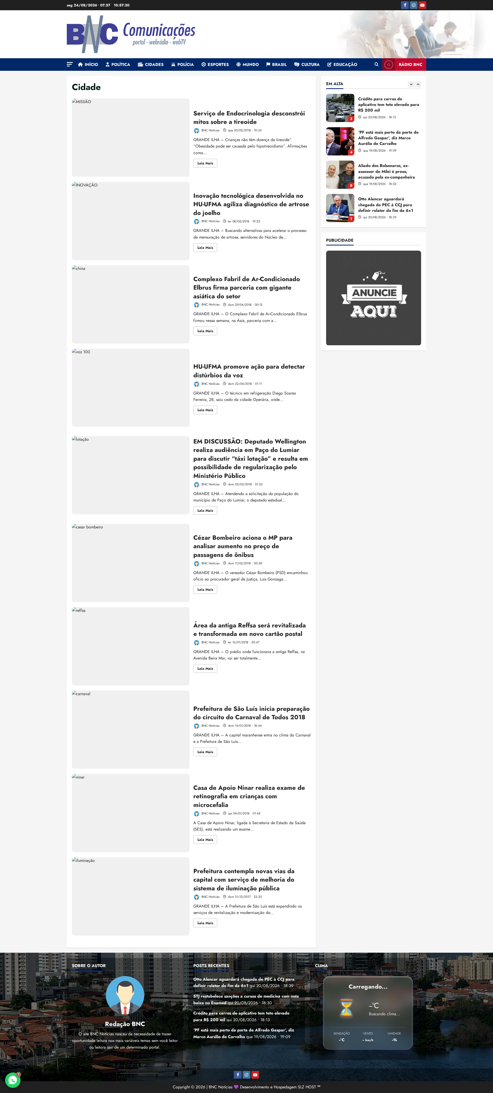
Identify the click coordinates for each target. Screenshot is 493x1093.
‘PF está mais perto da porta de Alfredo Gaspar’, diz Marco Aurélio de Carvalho (340, 108)
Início (91, 64)
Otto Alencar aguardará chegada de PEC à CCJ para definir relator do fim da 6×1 (340, 175)
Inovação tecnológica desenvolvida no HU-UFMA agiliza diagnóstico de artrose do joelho (130, 221)
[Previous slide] (411, 84)
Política (120, 64)
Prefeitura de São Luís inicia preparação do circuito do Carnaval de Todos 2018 (130, 730)
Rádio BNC (410, 64)
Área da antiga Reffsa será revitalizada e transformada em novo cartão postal (130, 646)
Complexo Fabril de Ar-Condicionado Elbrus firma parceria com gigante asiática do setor (130, 304)
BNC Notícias (210, 130)
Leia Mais (207, 164)
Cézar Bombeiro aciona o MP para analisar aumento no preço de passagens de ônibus (130, 563)
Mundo (251, 64)
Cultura (310, 64)
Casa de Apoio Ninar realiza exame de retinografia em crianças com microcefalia (130, 813)
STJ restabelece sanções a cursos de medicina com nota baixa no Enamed (340, 208)
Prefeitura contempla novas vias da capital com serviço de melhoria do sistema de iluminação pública (130, 896)
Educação (345, 64)
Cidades (154, 64)
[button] (70, 64)
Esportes (218, 64)
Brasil (279, 64)
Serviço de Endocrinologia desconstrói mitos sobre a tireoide (130, 138)
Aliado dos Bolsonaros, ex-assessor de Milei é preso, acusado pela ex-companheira (340, 141)
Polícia (185, 64)
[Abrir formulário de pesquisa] (376, 65)
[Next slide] (418, 84)
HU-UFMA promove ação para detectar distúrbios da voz (130, 388)
